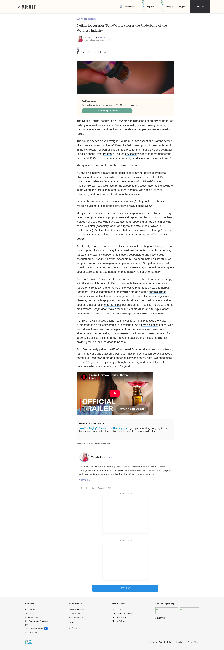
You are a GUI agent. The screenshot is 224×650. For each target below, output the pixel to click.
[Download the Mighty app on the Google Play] (191, 610)
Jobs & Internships (32, 617)
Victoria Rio (90, 37)
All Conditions (75, 628)
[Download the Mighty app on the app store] (166, 610)
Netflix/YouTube (102, 444)
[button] (101, 37)
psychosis (131, 153)
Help (27, 625)
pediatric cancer (131, 263)
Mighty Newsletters (120, 617)
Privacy (190, 642)
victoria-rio (84, 480)
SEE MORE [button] (125, 588)
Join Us (199, 6)
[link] (27, 6)
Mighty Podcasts (119, 621)
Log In (182, 6)
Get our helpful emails (107, 110)
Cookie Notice (31, 632)
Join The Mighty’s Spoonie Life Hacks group (103, 428)
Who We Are (30, 609)
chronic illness (100, 213)
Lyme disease (137, 158)
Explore (150, 6)
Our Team (29, 613)
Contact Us (116, 609)
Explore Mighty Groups (122, 613)
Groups (169, 6)
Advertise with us (76, 617)
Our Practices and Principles (36, 621)
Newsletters (130, 6)
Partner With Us (75, 613)
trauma (107, 153)
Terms (196, 642)
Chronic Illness (87, 18)
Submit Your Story (76, 609)
